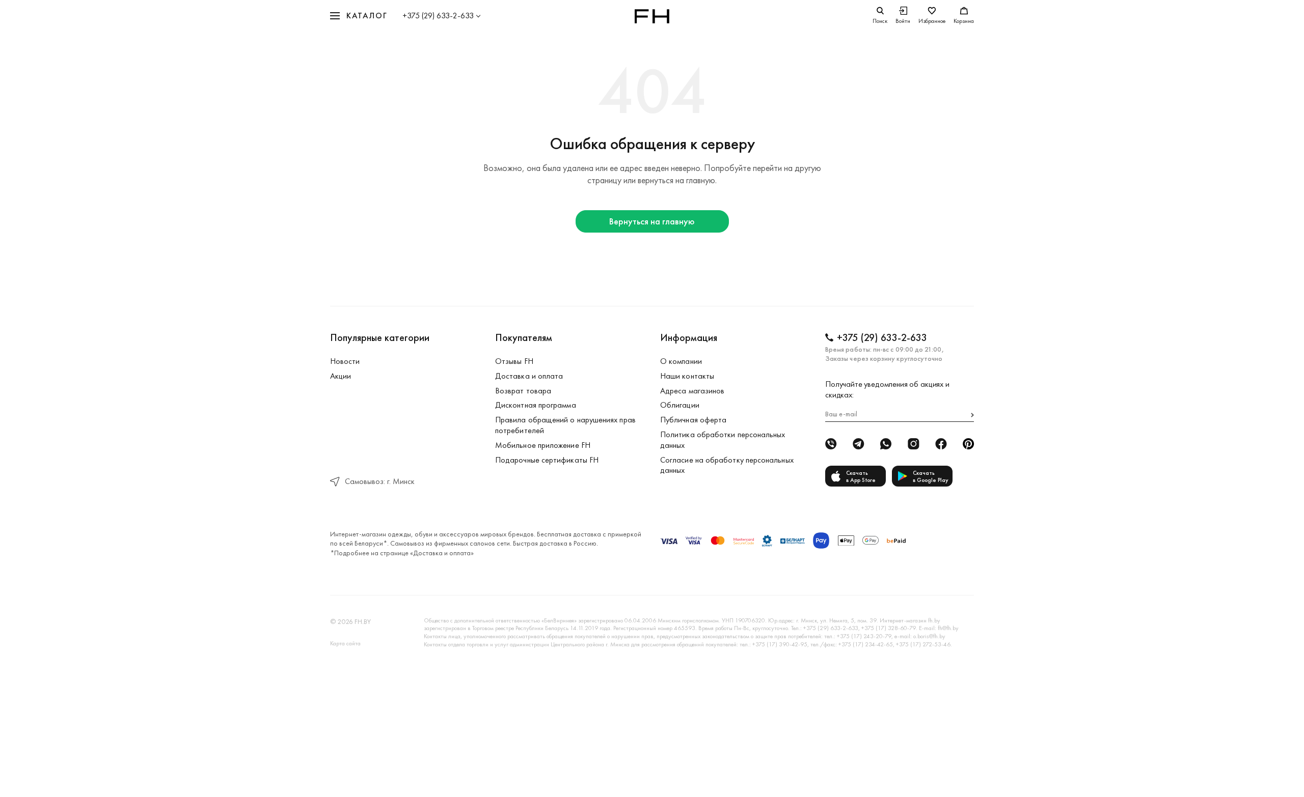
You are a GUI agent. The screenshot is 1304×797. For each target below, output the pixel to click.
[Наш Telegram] (858, 443)
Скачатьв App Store (861, 476)
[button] (358, 16)
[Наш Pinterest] (968, 443)
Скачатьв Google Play (930, 476)
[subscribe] (972, 415)
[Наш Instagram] (913, 443)
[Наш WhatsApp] (885, 443)
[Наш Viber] (830, 443)
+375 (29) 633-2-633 (438, 15)
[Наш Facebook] (940, 443)
